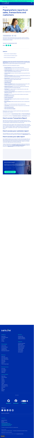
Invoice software (20, 350)
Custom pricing (3, 345)
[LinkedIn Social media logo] (10, 410)
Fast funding (3, 368)
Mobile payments (20, 344)
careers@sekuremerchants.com (6, 425)
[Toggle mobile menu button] (31, 2)
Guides (8, 308)
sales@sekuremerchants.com (5, 423)
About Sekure (3, 336)
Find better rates (20, 336)
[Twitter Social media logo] (5, 410)
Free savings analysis (4, 357)
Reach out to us (10, 146)
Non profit (3, 382)
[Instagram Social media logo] (13, 410)
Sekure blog (3, 360)
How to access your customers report (10, 55)
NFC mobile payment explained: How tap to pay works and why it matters (8, 202)
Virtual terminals (20, 349)
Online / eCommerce (4, 384)
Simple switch (3, 371)
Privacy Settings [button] (2, 436)
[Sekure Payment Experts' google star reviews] (8, 401)
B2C (12, 35)
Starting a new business (21, 338)
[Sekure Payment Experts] (5, 2)
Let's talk (2, 341)
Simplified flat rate (4, 349)
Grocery (2, 378)
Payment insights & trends (7, 35)
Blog (15, 35)
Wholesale (3, 389)
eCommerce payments (21, 343)
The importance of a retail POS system (6, 430)
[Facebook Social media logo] (7, 410)
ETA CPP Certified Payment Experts (18, 145)
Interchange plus (4, 348)
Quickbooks (3, 372)
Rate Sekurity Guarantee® (5, 350)
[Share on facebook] (6, 45)
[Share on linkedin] (10, 45)
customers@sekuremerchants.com (6, 424)
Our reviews (3, 338)
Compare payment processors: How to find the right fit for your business (9, 239)
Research (8, 313)
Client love (3, 362)
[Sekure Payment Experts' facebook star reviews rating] (15, 401)
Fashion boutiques (4, 377)
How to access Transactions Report (10, 53)
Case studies (9, 317)
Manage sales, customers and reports (6, 432)
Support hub (3, 356)
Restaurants (3, 387)
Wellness (2, 390)
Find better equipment (21, 337)
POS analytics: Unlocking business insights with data (20, 430)
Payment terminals (21, 348)
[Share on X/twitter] (8, 45)
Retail (2, 388)
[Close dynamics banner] (32, 0)
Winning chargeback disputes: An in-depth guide (23, 201)
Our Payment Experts (4, 337)
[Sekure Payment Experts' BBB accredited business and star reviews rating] (24, 401)
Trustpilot (17, 396)
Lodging (2, 383)
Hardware (2, 379)
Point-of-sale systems (21, 345)
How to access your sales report (9, 57)
